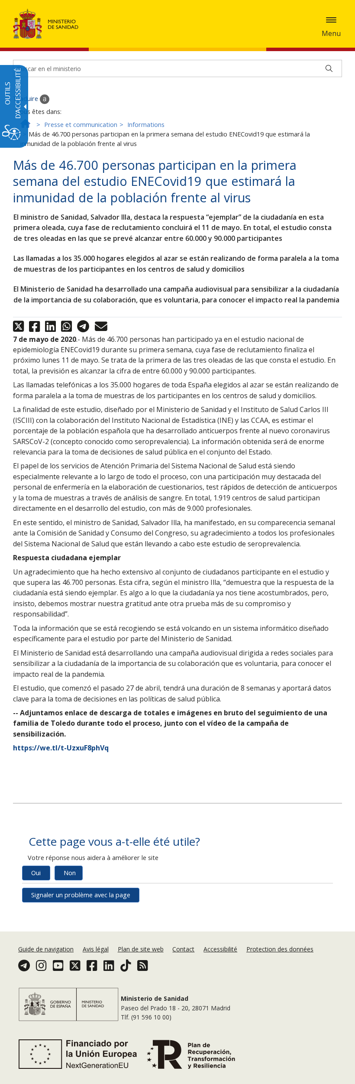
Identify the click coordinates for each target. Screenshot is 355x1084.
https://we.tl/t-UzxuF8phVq (61, 748)
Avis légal (96, 949)
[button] (331, 20)
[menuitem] (46, 949)
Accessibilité (220, 949)
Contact (183, 949)
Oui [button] (36, 873)
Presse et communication (80, 124)
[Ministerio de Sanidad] (46, 24)
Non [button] (70, 873)
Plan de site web (141, 949)
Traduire (26, 98)
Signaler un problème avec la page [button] (80, 895)
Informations (146, 124)
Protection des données (279, 949)
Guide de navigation (46, 949)
